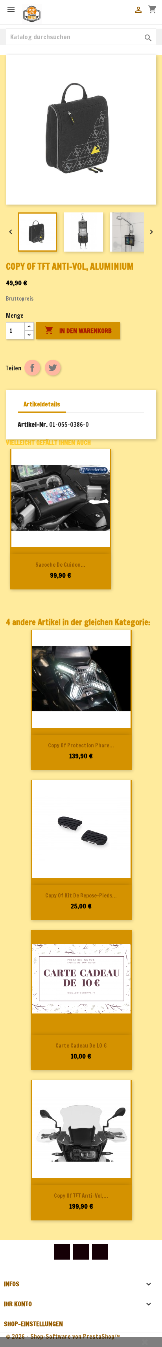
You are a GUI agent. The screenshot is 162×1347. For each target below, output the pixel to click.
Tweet (53, 367)
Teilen (32, 367)
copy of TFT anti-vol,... (81, 1196)
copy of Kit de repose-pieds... (81, 895)
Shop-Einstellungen (33, 1324)
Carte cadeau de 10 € (81, 1046)
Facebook (62, 1252)
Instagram (100, 1252)
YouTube (81, 1252)
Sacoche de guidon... (60, 565)
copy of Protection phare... (81, 745)
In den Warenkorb (78, 330)
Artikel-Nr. (33, 424)
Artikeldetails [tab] (42, 404)
